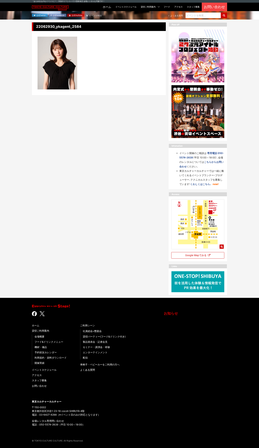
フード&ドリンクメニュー (49, 341)
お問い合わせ (39, 385)
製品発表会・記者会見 (95, 341)
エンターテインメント (95, 352)
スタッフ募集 (39, 380)
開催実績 (39, 362)
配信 (85, 357)
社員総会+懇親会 (92, 331)
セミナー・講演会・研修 (96, 347)
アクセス (37, 375)
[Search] (224, 15)
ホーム (35, 325)
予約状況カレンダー (46, 352)
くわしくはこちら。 (201, 184)
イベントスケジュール (44, 369)
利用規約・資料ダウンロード (51, 357)
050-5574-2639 (48, 424)
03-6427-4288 (48, 414)
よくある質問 (87, 369)
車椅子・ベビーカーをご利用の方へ (100, 364)
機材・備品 (41, 347)
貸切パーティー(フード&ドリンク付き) (104, 336)
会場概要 (39, 336)
